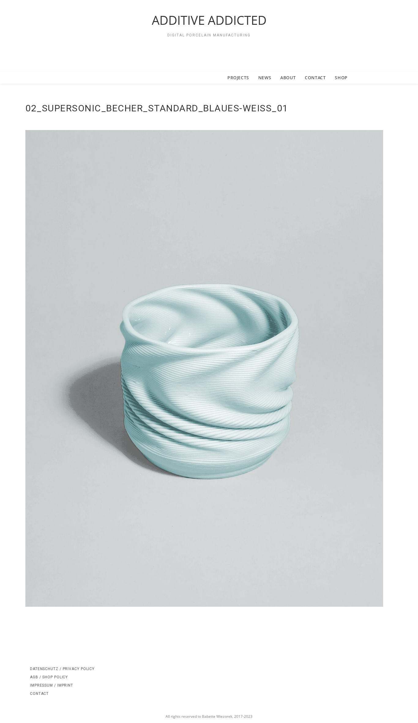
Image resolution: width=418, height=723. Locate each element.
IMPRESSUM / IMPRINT (51, 685)
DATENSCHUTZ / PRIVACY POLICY (62, 669)
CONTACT (39, 693)
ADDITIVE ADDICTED (209, 20)
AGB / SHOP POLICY (49, 677)
